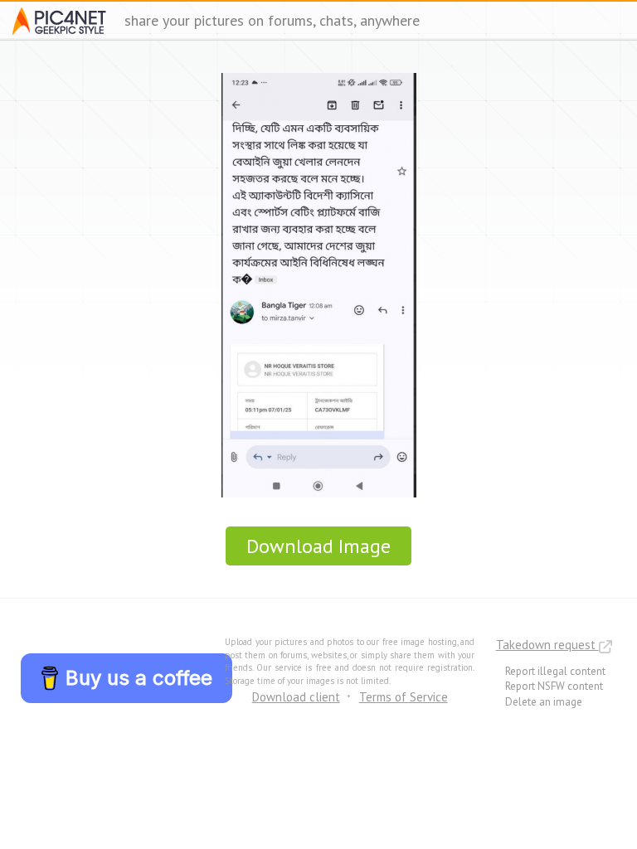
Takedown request (547, 645)
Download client (296, 697)
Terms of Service (403, 697)
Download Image (318, 546)
